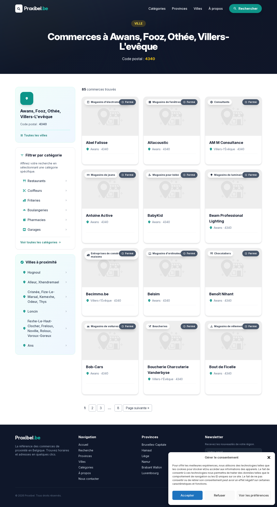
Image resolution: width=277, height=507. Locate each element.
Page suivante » (137, 408)
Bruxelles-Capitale (154, 444)
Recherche (85, 450)
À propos (215, 8)
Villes (198, 8)
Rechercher (245, 8)
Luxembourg (150, 473)
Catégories (156, 8)
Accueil (83, 444)
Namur (146, 461)
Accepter (187, 495)
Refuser (219, 495)
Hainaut (147, 450)
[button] (269, 457)
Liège (145, 456)
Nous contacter (88, 478)
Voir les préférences (254, 495)
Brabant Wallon (152, 467)
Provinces (179, 8)
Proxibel (36, 8)
